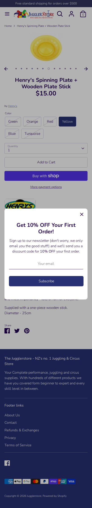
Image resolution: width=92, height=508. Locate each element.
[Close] (82, 214)
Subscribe (46, 281)
